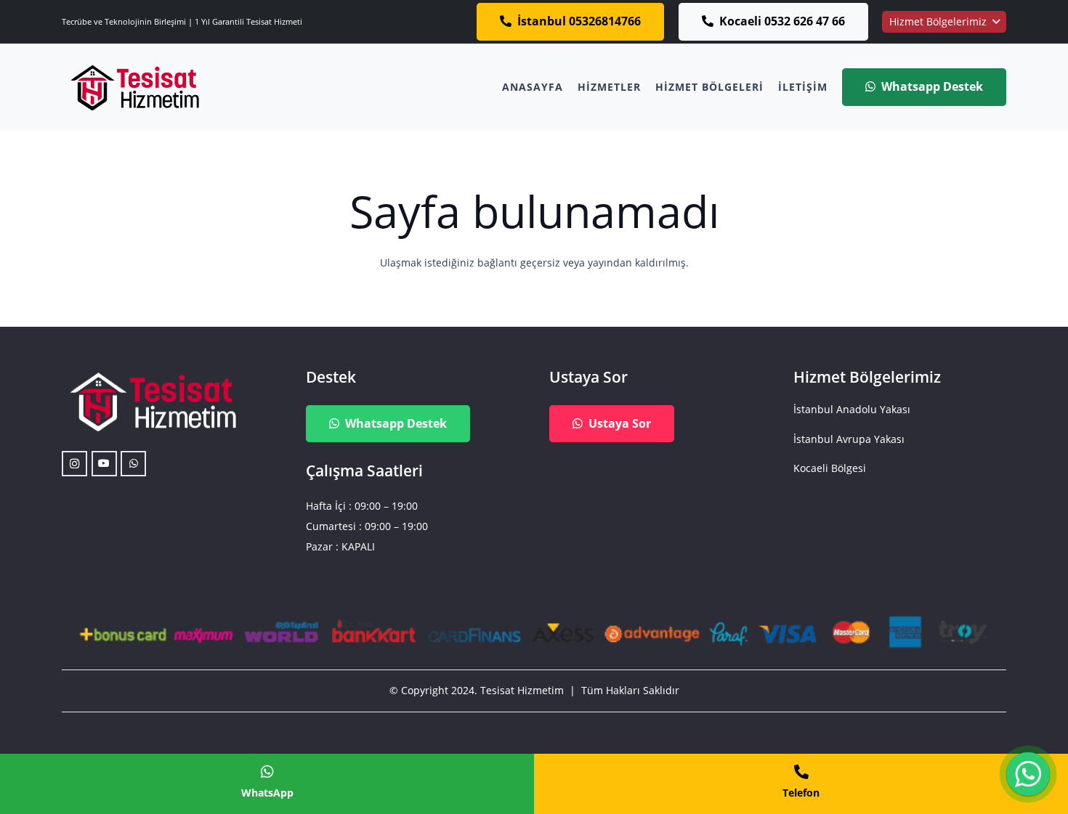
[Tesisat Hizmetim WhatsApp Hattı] (1028, 775)
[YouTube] (104, 463)
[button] (944, 22)
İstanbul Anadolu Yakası (851, 409)
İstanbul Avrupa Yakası (849, 439)
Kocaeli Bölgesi (829, 468)
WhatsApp (267, 792)
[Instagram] (74, 463)
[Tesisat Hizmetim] (134, 87)
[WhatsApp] (133, 463)
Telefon (801, 792)
